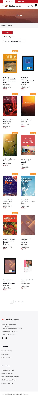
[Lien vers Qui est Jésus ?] (28, 106)
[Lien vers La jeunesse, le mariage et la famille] (28, 145)
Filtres (7, 33)
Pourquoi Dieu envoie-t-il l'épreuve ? (25, 241)
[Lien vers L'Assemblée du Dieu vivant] (10, 106)
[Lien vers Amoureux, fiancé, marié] (28, 266)
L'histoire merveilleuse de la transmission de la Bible (9, 80)
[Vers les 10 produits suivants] (26, 302)
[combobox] (11, 37)
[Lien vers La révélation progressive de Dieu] (28, 186)
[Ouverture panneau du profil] (32, 6)
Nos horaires (5, 354)
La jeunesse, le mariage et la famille (26, 161)
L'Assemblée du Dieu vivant (8, 122)
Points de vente (6, 357)
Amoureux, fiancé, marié (27, 282)
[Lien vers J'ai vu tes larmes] (10, 145)
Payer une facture (7, 383)
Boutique (9, 2)
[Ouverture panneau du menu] (2, 6)
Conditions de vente (8, 370)
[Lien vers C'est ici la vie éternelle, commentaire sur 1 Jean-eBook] (28, 63)
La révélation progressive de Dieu (28, 202)
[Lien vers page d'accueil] (13, 6)
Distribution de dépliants (9, 380)
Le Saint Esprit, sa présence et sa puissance (9, 241)
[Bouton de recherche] (29, 6)
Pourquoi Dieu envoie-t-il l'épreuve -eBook (9, 282)
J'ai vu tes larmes (9, 160)
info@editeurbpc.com (10, 331)
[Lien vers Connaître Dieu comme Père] (10, 186)
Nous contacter (6, 351)
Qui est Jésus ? (26, 121)
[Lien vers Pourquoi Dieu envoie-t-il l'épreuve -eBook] (10, 266)
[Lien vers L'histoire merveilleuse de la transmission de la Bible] (10, 63)
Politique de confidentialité (10, 377)
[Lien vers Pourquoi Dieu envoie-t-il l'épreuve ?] (28, 225)
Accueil (3, 25)
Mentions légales (6, 373)
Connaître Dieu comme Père (8, 202)
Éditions (21, 2)
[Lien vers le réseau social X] (6, 338)
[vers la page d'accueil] (19, 319)
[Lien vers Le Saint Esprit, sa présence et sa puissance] (10, 225)
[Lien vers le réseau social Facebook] (2, 338)
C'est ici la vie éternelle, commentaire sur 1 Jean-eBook (27, 80)
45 (22, 301)
